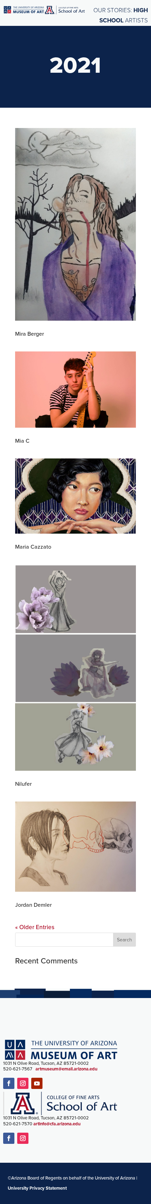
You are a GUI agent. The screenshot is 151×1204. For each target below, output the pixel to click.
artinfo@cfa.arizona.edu (56, 1123)
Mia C (22, 441)
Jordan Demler (33, 905)
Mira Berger (29, 334)
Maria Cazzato (33, 547)
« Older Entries (34, 927)
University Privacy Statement (37, 1188)
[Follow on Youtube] (36, 1083)
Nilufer (23, 784)
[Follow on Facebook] (8, 1083)
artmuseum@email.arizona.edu (66, 1069)
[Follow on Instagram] (22, 1083)
